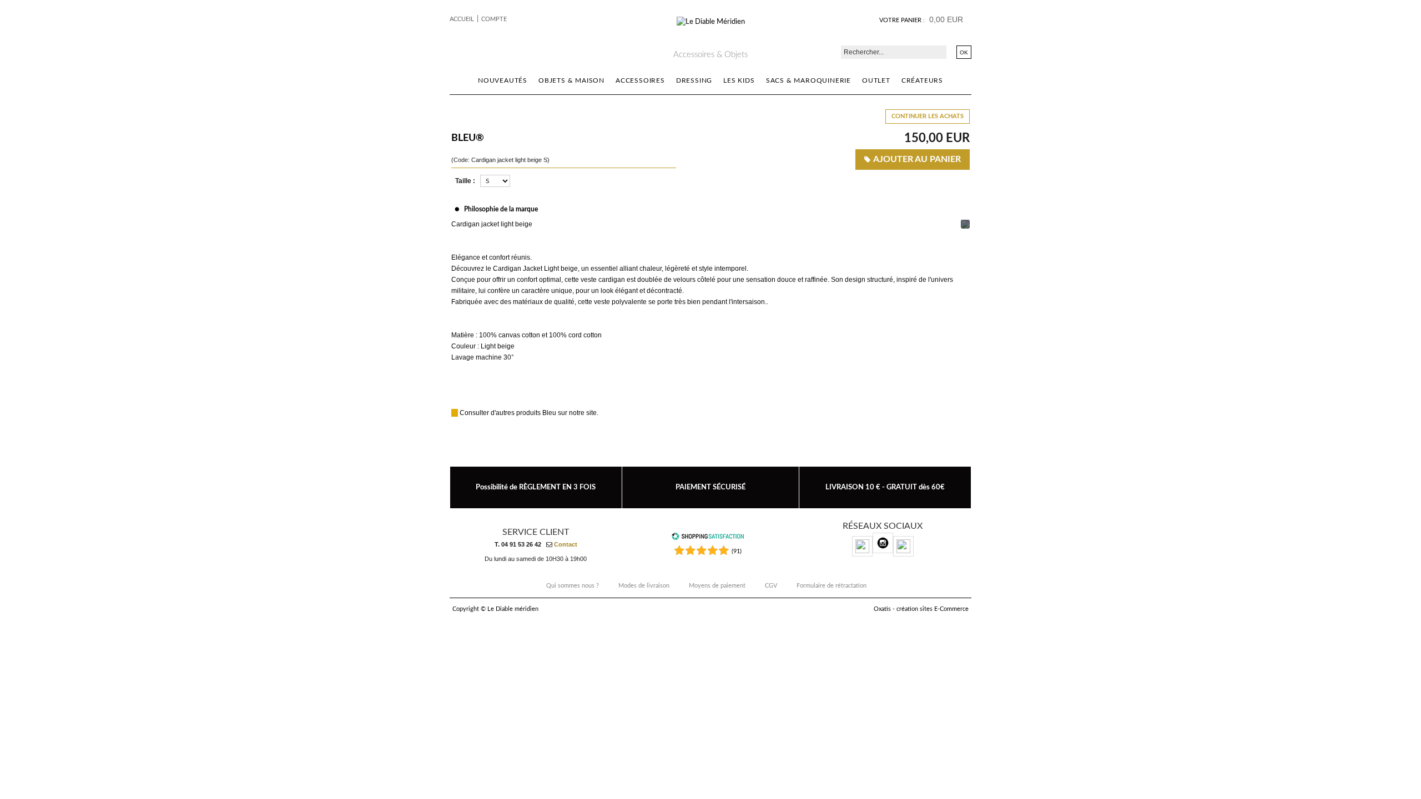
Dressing (694, 80)
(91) (737, 551)
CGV (771, 586)
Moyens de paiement (717, 586)
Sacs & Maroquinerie (808, 80)
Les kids (738, 80)
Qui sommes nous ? (572, 586)
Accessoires (640, 80)
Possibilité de (536, 487)
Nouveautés (502, 80)
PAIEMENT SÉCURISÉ (710, 487)
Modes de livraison (643, 586)
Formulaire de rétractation (831, 586)
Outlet (876, 80)
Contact (565, 544)
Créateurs (922, 80)
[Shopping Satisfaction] (708, 538)
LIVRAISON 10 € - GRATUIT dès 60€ (885, 487)
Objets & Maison (571, 80)
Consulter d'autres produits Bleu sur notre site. (529, 413)
